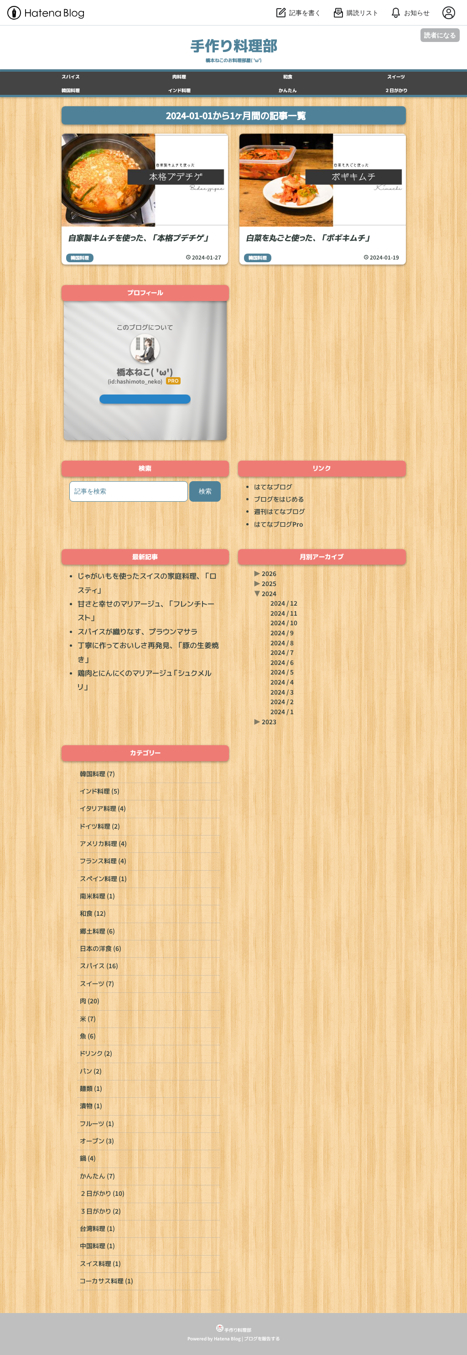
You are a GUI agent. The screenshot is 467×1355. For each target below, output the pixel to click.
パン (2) (91, 1071)
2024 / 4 (282, 682)
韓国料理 (80, 257)
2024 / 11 (283, 613)
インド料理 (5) (99, 791)
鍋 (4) (88, 1158)
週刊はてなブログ (279, 511)
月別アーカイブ (322, 556)
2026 (269, 573)
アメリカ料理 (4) (103, 843)
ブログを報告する (262, 1338)
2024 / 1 (282, 711)
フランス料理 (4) (103, 861)
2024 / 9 (282, 633)
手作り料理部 (233, 45)
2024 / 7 (282, 652)
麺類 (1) (91, 1088)
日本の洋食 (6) (100, 948)
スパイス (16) (99, 966)
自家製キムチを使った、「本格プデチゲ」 (138, 238)
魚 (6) (88, 1036)
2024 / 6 (282, 662)
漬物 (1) (91, 1106)
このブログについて (145, 327)
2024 (269, 593)
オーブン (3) (97, 1141)
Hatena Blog (227, 1338)
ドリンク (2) (96, 1053)
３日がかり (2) (100, 1211)
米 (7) (88, 1018)
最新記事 (145, 556)
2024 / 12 (283, 603)
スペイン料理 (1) (103, 878)
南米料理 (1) (97, 896)
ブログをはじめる (279, 499)
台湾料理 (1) (97, 1228)
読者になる (440, 35)
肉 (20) (89, 1001)
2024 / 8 (282, 643)
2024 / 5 (282, 672)
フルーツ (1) (97, 1123)
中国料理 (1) (97, 1246)
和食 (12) (93, 913)
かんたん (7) (97, 1176)
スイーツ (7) (97, 983)
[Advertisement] (322, 353)
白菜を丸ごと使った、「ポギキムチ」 (308, 238)
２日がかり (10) (102, 1193)
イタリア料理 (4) (103, 808)
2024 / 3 (282, 692)
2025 (269, 583)
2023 (269, 722)
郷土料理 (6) (97, 931)
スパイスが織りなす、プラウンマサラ (137, 632)
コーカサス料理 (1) (106, 1281)
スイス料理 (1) (100, 1263)
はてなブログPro (278, 524)
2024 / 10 (283, 623)
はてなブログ (273, 487)
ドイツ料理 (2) (100, 826)
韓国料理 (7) (97, 774)
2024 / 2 (282, 701)
